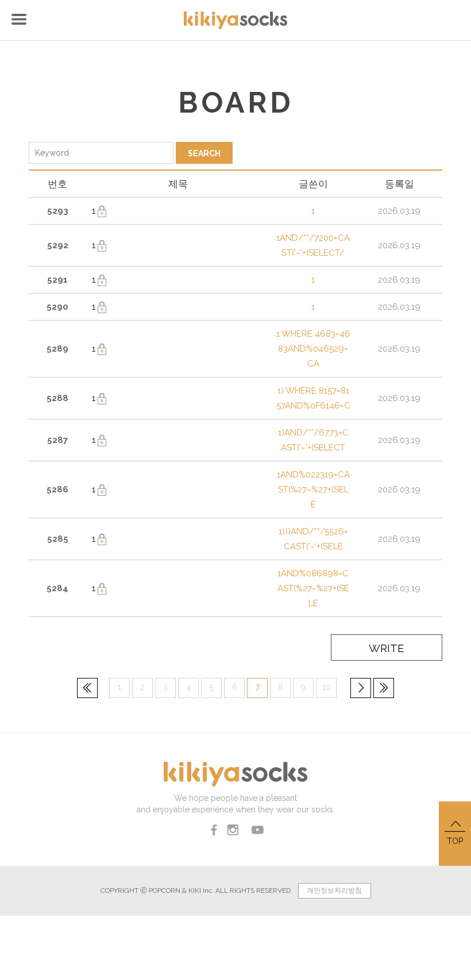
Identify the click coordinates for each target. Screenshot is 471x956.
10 (326, 687)
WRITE (386, 648)
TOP (455, 841)
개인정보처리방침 (334, 890)
